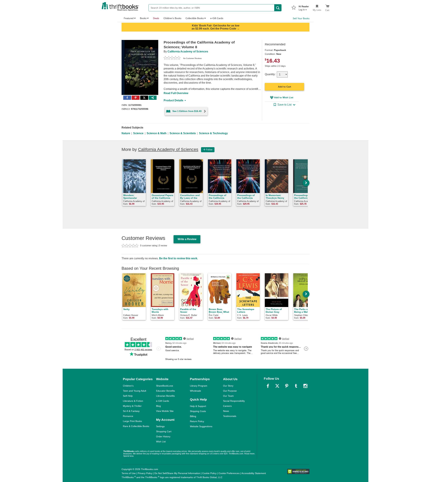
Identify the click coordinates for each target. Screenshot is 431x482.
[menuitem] (304, 7)
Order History (163, 436)
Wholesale (195, 390)
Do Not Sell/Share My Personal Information (177, 473)
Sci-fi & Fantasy (131, 411)
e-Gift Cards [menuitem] (216, 18)
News (226, 411)
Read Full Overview (176, 93)
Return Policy (197, 421)
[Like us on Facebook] (268, 386)
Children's (128, 385)
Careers (227, 406)
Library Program (198, 385)
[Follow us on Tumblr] (296, 386)
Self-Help (128, 396)
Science (138, 133)
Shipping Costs (198, 411)
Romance (128, 416)
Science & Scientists (183, 133)
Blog (158, 406)
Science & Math (157, 133)
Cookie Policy (209, 473)
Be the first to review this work (178, 258)
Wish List (161, 441)
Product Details (173, 100)
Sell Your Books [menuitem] (301, 18)
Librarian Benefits (165, 396)
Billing (193, 416)
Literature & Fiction (133, 401)
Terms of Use (129, 473)
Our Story (228, 385)
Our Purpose (230, 390)
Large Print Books (132, 421)
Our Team (228, 396)
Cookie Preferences (229, 473)
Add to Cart (284, 86)
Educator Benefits (165, 390)
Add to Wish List (283, 97)
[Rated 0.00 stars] (172, 58)
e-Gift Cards (162, 401)
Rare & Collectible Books (136, 426)
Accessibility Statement (253, 473)
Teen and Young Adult (134, 390)
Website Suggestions (201, 426)
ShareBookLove (164, 385)
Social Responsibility (234, 401)
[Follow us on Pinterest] (287, 386)
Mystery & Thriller (132, 406)
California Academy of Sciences (188, 51)
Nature (126, 133)
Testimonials (229, 416)
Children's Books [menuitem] (172, 18)
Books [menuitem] (143, 18)
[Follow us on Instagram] (305, 386)
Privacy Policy (145, 473)
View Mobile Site (165, 411)
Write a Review (187, 239)
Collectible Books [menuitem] (195, 18)
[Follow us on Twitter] (277, 386)
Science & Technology (213, 133)
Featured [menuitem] (129, 18)
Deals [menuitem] (156, 18)
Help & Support (198, 406)
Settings (160, 426)
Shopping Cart (163, 431)
